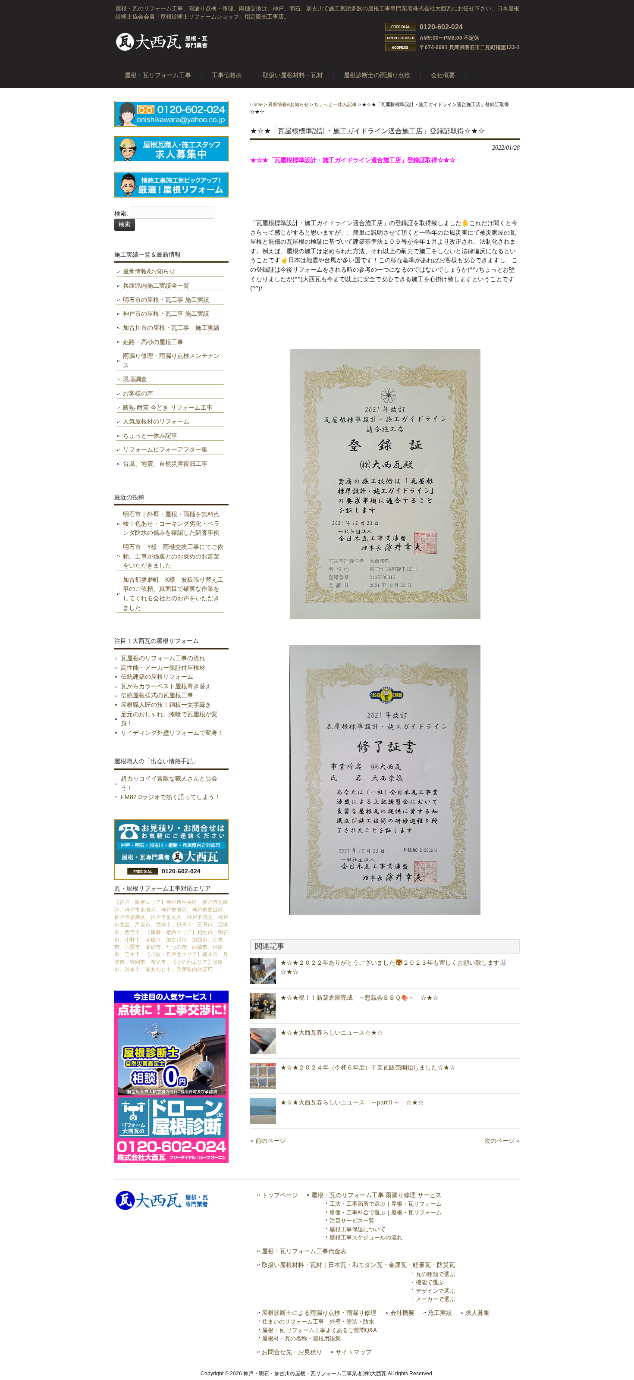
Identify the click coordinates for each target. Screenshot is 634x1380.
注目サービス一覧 (352, 1220)
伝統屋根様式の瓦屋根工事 (157, 695)
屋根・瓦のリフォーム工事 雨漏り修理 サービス (376, 1195)
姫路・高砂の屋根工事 (153, 342)
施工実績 (440, 1313)
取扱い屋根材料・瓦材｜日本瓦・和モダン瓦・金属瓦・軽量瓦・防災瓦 (358, 1265)
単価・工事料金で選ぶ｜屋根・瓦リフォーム (386, 1212)
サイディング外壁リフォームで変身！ (172, 732)
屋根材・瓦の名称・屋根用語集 (301, 1338)
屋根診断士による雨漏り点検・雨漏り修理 (319, 1313)
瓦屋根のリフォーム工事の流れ (163, 658)
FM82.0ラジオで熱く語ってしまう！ (170, 797)
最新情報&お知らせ (288, 104)
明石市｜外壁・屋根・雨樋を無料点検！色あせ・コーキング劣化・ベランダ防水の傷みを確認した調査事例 (171, 523)
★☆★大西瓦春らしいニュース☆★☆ (331, 1032)
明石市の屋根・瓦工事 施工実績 (166, 299)
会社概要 (402, 1313)
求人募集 (477, 1313)
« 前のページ (268, 1140)
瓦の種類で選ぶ (435, 1274)
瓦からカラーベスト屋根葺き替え (166, 686)
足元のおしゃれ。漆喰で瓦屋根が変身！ (169, 719)
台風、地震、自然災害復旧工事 (165, 463)
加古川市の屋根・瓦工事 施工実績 (171, 327)
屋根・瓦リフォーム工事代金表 (304, 1251)
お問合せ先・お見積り (292, 1352)
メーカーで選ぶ (435, 1299)
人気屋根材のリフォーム (156, 421)
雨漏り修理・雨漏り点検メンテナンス (171, 360)
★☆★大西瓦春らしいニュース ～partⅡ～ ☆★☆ (352, 1102)
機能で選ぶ (430, 1282)
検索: (121, 213)
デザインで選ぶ (435, 1291)
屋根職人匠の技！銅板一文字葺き (166, 704)
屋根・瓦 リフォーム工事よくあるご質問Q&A (319, 1330)
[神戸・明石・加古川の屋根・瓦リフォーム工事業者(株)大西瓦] (162, 50)
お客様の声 (138, 393)
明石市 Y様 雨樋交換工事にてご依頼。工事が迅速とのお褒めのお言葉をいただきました (173, 556)
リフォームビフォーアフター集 (165, 449)
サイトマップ (354, 1352)
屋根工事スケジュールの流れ (366, 1237)
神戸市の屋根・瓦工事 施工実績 (166, 313)
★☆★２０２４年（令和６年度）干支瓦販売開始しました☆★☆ (367, 1067)
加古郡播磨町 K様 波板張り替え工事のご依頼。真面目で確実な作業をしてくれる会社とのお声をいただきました (173, 593)
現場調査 (135, 379)
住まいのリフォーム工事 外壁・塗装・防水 (318, 1321)
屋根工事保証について (358, 1229)
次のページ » (502, 1140)
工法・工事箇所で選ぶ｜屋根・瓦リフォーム (386, 1204)
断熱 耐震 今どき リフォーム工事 (168, 407)
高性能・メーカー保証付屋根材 (163, 667)
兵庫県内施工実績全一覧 (156, 285)
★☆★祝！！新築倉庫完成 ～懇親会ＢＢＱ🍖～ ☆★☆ (359, 997)
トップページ (280, 1195)
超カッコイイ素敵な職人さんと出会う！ (169, 783)
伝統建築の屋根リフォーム (157, 676)
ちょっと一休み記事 (335, 104)
